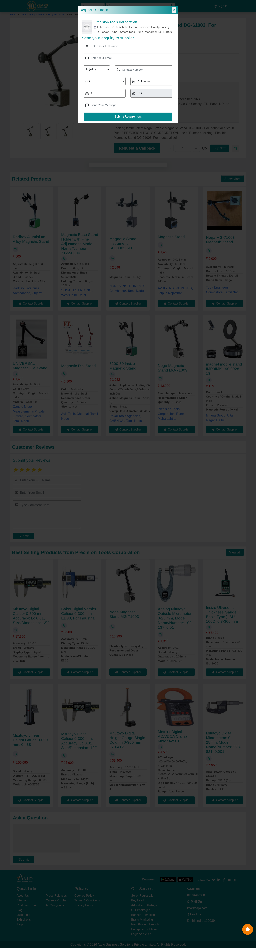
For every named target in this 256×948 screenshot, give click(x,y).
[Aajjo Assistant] (247, 929)
